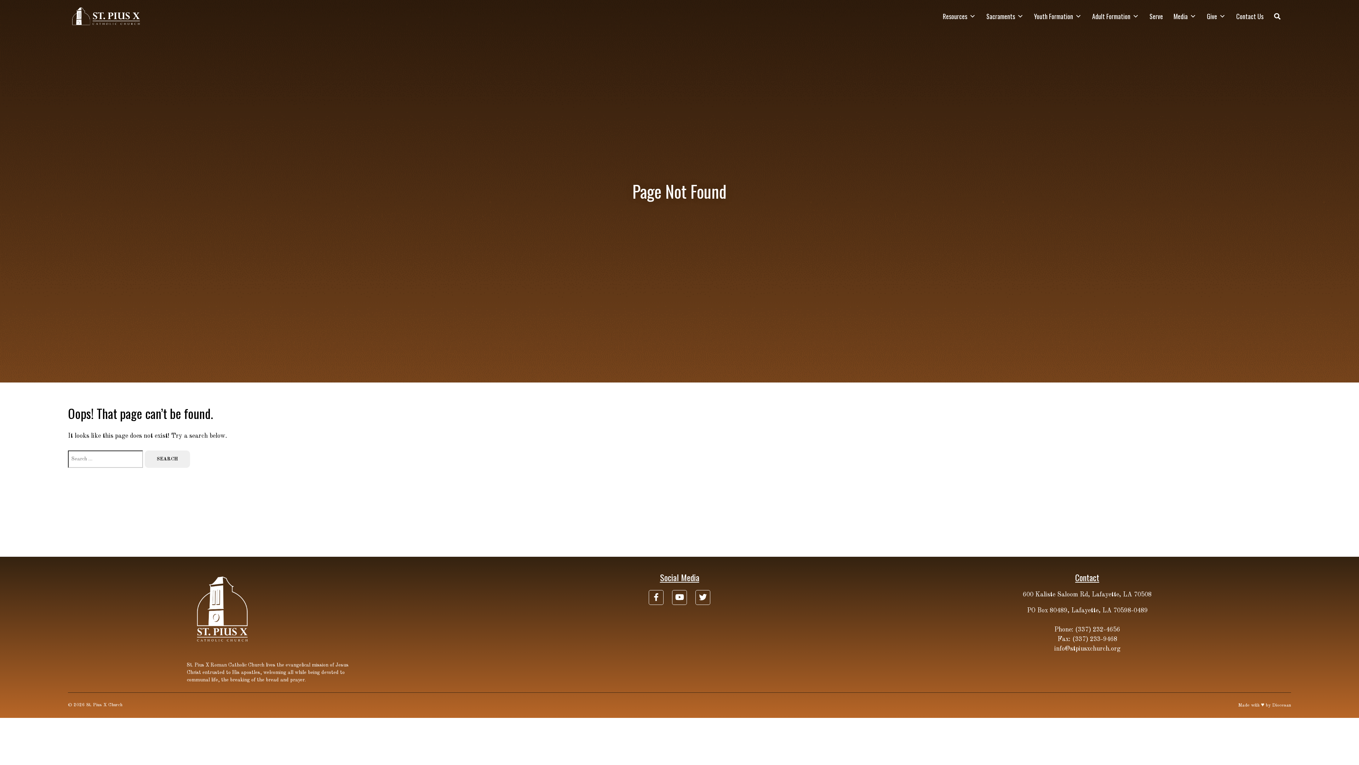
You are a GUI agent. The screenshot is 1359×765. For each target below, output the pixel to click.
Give (1212, 16)
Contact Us (1249, 16)
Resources (955, 16)
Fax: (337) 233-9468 (1087, 639)
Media (1181, 16)
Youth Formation (1053, 16)
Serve (1156, 16)
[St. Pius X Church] (106, 16)
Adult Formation (1111, 16)
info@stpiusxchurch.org (1087, 649)
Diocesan (1281, 705)
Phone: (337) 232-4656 (1087, 630)
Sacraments (1000, 16)
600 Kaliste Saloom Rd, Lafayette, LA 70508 (1087, 594)
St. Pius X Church (104, 705)
